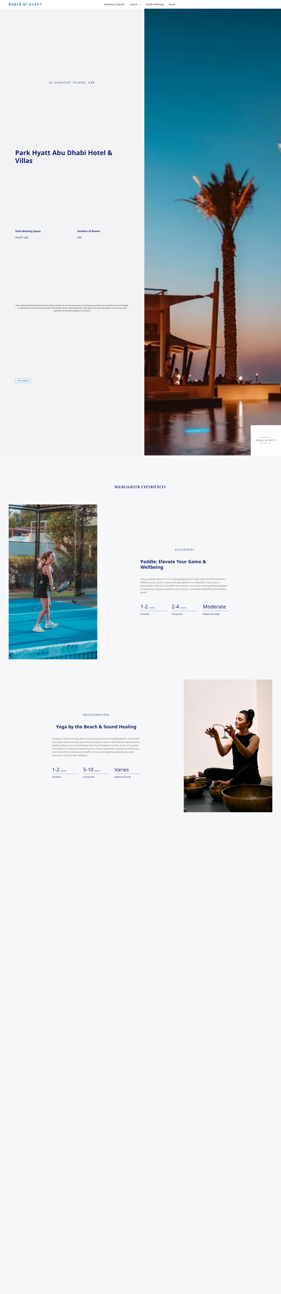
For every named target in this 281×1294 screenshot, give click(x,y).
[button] (135, 4)
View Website (23, 381)
